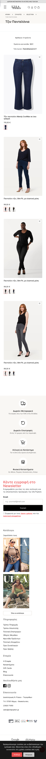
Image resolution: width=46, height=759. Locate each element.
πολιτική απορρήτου (12, 516)
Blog (5, 671)
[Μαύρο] (13, 209)
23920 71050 (8, 706)
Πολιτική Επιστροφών (12, 632)
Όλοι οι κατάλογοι (17, 613)
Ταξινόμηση (17, 49)
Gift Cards (7, 668)
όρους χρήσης (27, 513)
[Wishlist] (39, 57)
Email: (5, 497)
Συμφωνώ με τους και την (21, 514)
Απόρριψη (28, 755)
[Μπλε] (13, 291)
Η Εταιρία (7, 661)
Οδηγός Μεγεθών (10, 635)
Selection (30, 14)
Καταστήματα (8, 665)
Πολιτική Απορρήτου (11, 642)
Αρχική (7, 14)
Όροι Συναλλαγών (10, 645)
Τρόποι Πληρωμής (10, 625)
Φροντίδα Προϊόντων (11, 638)
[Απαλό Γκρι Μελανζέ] (9, 209)
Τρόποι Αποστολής (11, 628)
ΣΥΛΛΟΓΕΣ (18, 14)
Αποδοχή (17, 755)
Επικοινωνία (8, 675)
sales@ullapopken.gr (11, 710)
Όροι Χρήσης (8, 649)
